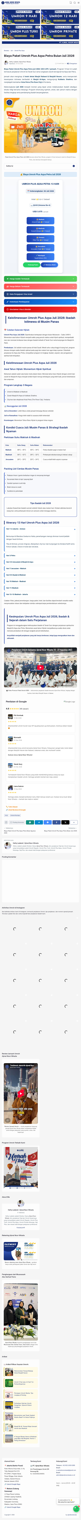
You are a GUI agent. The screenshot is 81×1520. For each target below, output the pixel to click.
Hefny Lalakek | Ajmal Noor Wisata (26, 843)
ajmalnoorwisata (72, 1515)
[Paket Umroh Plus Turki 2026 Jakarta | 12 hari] (21, 39)
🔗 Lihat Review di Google (16, 810)
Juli (7, 815)
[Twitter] (65, 822)
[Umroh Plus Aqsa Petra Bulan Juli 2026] (40, 125)
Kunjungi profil (21, 1227)
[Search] (75, 3)
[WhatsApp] (30, 822)
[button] (71, 63)
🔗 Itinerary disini (49, 265)
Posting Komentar (18, 822)
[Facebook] (56, 822)
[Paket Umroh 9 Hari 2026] (21, 23)
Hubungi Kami (33, 265)
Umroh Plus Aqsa (15, 815)
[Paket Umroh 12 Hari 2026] (60, 23)
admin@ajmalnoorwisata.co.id (65, 1475)
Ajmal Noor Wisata (42, 846)
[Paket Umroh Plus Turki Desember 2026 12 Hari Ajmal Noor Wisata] (21, 1189)
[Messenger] (48, 822)
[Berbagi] (74, 822)
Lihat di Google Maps (13, 1484)
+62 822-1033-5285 (69, 1465)
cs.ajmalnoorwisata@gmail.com (66, 1470)
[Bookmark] (6, 823)
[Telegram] (39, 822)
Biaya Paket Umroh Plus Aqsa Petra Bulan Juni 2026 (60, 831)
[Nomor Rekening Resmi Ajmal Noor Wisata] (21, 1260)
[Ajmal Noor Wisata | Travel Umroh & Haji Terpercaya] (10, 2)
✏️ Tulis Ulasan (12, 807)
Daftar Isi (9, 166)
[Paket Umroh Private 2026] (60, 39)
